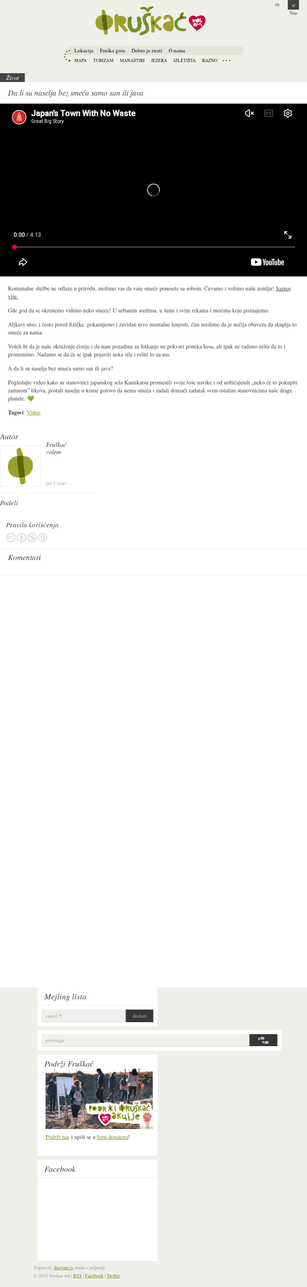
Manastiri (132, 60)
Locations (227, 60)
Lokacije (84, 50)
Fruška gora (112, 50)
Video (33, 412)
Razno (209, 60)
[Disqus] (153, 679)
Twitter (113, 1275)
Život (12, 77)
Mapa (80, 60)
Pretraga (55, 1040)
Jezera (159, 60)
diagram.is (63, 1267)
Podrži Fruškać (69, 1063)
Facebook (60, 1168)
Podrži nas (57, 1137)
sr (293, 5)
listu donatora (112, 1137)
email (54, 1016)
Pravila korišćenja (27, 537)
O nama (177, 50)
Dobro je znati (147, 50)
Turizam (103, 60)
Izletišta (184, 60)
